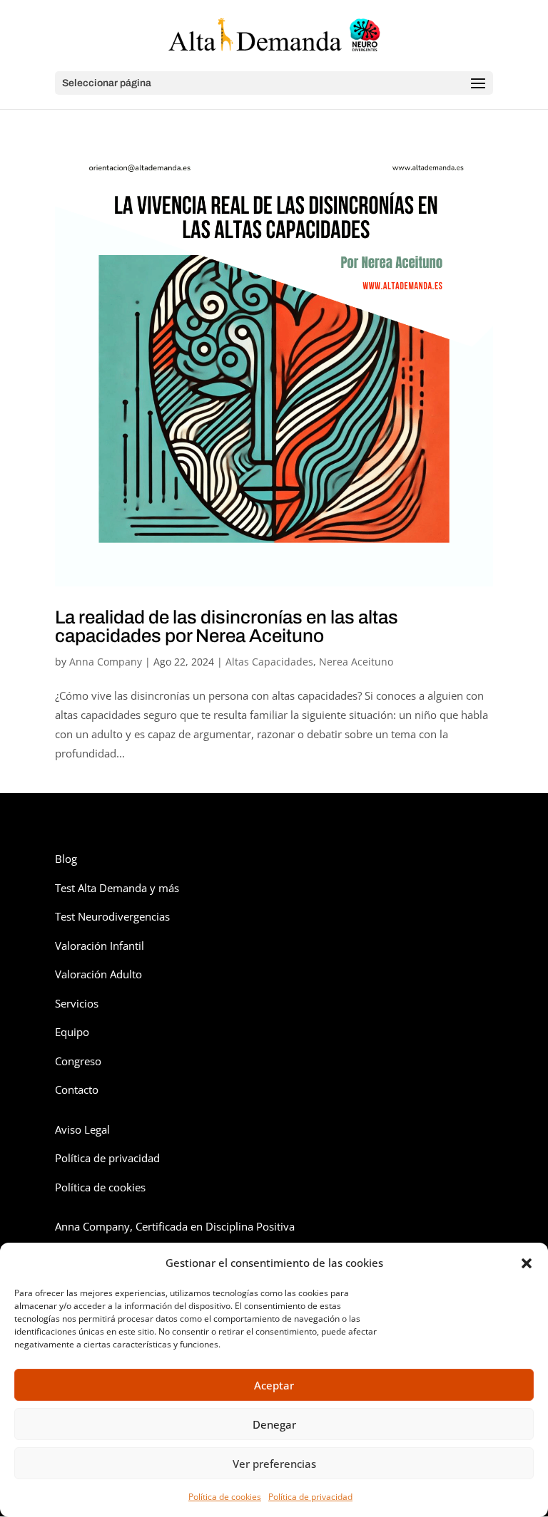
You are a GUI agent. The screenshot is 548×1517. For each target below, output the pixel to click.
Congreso (78, 1061)
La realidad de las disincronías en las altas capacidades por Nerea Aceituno (226, 626)
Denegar (274, 1424)
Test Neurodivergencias (112, 916)
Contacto (76, 1089)
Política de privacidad (310, 1497)
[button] (526, 1263)
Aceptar (274, 1385)
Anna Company (105, 661)
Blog (66, 858)
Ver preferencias (274, 1463)
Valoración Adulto (98, 974)
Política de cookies (224, 1497)
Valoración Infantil (99, 945)
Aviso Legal (82, 1129)
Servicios (76, 1003)
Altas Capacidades (269, 661)
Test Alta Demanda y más (117, 888)
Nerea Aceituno (356, 661)
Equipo (72, 1032)
